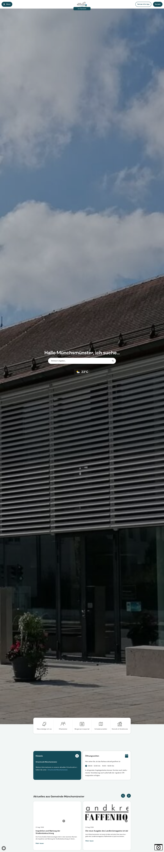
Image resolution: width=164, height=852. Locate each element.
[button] (157, 4)
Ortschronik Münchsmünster (57, 770)
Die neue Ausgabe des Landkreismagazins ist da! (106, 831)
